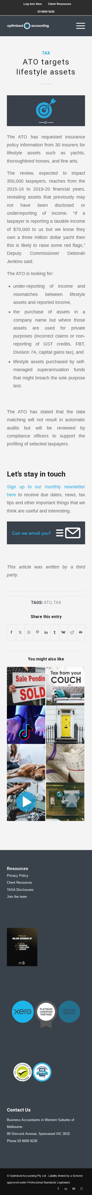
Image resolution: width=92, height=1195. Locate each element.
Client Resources (59, 3)
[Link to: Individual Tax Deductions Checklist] (65, 763)
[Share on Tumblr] (55, 632)
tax (57, 603)
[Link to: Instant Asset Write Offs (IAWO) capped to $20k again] (26, 801)
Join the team (17, 897)
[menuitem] (33, 4)
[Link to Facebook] (58, 1188)
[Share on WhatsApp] (29, 632)
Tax (46, 53)
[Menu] (78, 26)
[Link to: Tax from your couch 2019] (65, 686)
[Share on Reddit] (72, 632)
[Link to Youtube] (73, 1188)
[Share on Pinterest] (37, 632)
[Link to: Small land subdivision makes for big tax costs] (65, 801)
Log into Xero (33, 3)
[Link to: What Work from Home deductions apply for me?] (26, 763)
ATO (48, 603)
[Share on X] (20, 632)
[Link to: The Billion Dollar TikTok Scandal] (26, 724)
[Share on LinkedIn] (46, 632)
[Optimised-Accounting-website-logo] (38, 26)
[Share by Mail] (80, 632)
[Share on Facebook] (11, 632)
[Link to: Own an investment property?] (65, 724)
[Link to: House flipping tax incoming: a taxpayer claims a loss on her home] (26, 686)
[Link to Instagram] (81, 1188)
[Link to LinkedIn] (66, 1188)
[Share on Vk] (63, 632)
